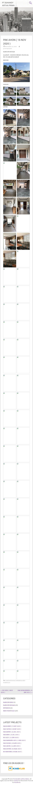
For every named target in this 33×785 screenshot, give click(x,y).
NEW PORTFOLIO (9, 711)
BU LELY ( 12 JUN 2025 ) (11, 737)
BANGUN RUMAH (10, 680)
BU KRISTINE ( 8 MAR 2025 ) (12, 751)
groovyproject (7, 48)
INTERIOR (19, 680)
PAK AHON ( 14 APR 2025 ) (11, 746)
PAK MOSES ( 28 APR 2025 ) (12, 743)
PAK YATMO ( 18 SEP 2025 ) (12, 729)
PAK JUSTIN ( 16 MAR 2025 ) (12, 749)
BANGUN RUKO (8, 702)
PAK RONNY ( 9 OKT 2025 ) (12, 726)
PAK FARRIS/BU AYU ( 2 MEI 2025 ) (14, 740)
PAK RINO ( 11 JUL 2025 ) (11, 735)
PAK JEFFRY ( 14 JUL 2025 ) (12, 732)
